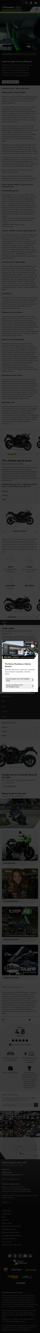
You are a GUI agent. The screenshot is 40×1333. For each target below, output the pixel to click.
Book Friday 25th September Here (17, 680)
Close (36, 643)
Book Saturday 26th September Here (14, 686)
